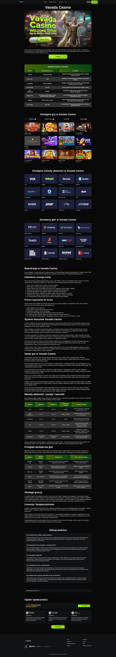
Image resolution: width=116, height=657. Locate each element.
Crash (65, 119)
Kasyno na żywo (48, 119)
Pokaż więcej (58, 626)
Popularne (31, 119)
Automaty (82, 119)
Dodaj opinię (84, 605)
